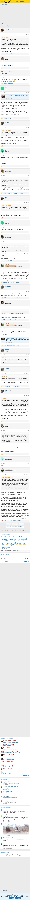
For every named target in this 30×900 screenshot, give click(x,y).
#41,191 (27, 269)
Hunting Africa (6, 799)
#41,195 (27, 354)
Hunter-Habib (20, 542)
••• (28, 813)
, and (10, 146)
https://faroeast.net (7, 773)
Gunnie (18, 538)
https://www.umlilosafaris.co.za (9, 770)
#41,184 (27, 92)
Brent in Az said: (5, 309)
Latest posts (4, 779)
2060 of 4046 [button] (15, 524)
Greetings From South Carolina (10, 786)
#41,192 (27, 291)
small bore (13, 544)
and (8, 83)
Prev (9, 524)
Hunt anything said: (6, 130)
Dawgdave (5, 823)
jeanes (13, 543)
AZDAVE (10, 816)
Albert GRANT (14, 539)
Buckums (17, 543)
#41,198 (27, 430)
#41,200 (27, 474)
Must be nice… (6, 796)
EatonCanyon (14, 542)
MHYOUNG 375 (6, 837)
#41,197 (27, 395)
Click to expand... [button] (15, 488)
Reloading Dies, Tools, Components (11, 801)
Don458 (22, 540)
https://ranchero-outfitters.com (10, 749)
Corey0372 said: (5, 37)
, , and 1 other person (13, 53)
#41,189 (27, 227)
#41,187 (27, 175)
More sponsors (25, 775)
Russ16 (9, 539)
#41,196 (27, 373)
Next (21, 524)
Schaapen (5, 809)
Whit (10, 538)
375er (19, 540)
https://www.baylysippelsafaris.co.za (10, 756)
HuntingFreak (22, 543)
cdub (2, 538)
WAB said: (4, 376)
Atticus (5, 547)
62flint (2, 536)
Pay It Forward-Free (7, 791)
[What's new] (25, 1)
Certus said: (4, 357)
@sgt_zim (14, 65)
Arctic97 (2, 539)
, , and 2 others (11, 166)
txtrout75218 (8, 542)
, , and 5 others (12, 319)
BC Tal (5, 536)
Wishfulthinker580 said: (6, 477)
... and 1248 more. (4, 548)
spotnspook (6, 545)
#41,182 (27, 63)
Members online (5, 534)
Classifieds (5, 794)
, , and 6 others (12, 232)
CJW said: (3, 178)
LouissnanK (26, 561)
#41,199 (27, 463)
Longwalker (4, 26)
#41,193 (27, 307)
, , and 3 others (12, 454)
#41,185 (27, 127)
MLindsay (3, 544)
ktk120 (8, 547)
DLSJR (12, 837)
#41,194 (27, 328)
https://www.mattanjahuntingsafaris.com (12, 752)
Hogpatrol (3, 542)
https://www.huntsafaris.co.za (9, 763)
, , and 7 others (11, 282)
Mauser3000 (5, 538)
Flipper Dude (26, 542)
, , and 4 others (12, 297)
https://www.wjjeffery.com (8, 759)
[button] (2, 1)
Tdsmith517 (21, 536)
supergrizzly (5, 816)
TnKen (17, 536)
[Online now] (3, 31)
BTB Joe (22, 545)
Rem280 (22, 538)
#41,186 (27, 155)
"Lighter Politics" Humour (9, 782)
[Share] (25, 34)
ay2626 (2, 545)
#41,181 (27, 34)
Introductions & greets (7, 789)
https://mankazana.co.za (8, 745)
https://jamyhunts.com (8, 766)
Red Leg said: (4, 398)
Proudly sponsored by (7, 738)
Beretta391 (26, 536)
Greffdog (11, 545)
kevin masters (14, 538)
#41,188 (27, 202)
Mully (25, 538)
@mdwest (6, 65)
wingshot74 (9, 543)
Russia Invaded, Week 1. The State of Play (16, 338)
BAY (5, 543)
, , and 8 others (13, 218)
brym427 (8, 536)
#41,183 (27, 77)
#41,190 (27, 241)
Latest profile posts (6, 807)
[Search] (28, 1)
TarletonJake (20, 539)
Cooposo (2, 540)
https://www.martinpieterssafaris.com (11, 742)
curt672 (6, 539)
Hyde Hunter (7, 540)
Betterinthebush (14, 540)
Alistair (25, 540)
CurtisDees (13, 536)
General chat (5, 784)
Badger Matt (25, 539)
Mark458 (2, 543)
